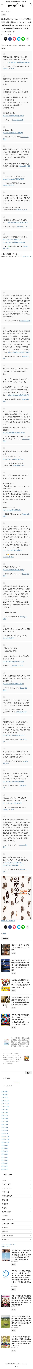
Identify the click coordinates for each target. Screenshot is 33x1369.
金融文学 (5, 1231)
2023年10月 (5, 1106)
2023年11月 (5, 1103)
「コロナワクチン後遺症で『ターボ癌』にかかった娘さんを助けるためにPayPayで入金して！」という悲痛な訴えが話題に (20, 1019)
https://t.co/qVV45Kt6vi (13, 862)
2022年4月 (4, 1160)
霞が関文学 (5, 1239)
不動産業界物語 (7, 1196)
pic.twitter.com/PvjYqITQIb (18, 222)
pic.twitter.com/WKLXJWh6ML (14, 179)
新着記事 (5, 1204)
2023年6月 (4, 1118)
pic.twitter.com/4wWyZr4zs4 (13, 115)
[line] (23, 39)
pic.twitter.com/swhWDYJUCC (14, 735)
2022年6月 (4, 1154)
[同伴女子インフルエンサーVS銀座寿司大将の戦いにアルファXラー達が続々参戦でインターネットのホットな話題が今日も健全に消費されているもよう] (19, 39)
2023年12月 (5, 1100)
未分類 (4, 933)
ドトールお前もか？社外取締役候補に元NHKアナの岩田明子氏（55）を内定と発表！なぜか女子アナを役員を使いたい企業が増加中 (21, 1300)
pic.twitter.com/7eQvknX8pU (18, 352)
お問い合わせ (5, 1246)
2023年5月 (4, 1121)
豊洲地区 (5, 1228)
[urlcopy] (27, 39)
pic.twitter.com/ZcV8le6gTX (18, 395)
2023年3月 (4, 1127)
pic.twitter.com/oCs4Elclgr (13, 132)
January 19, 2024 (8, 68)
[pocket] (14, 39)
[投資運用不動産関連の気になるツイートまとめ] (16, 6)
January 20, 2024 (21, 226)
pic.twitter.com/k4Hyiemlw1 (13, 781)
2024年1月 (4, 1097)
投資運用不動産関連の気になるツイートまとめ (16, 1364)
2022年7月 (4, 1151)
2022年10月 (5, 1142)
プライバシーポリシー (8, 1244)
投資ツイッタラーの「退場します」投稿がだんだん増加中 (20, 947)
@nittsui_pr (27, 256)
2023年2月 (4, 1130)
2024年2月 (4, 1094)
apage (4, 1180)
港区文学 (5, 1216)
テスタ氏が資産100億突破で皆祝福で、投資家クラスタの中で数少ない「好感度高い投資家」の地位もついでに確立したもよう (21, 1341)
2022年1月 (4, 1169)
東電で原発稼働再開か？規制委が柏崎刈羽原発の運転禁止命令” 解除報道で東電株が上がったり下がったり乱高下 (20, 965)
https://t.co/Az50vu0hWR (12, 550)
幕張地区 (5, 1200)
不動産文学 (5, 1192)
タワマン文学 (6, 1184)
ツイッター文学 (7, 1188)
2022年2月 (4, 1166)
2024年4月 (4, 1091)
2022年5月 (4, 1157)
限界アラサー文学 (7, 1235)
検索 (28, 1073)
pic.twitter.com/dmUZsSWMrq (14, 242)
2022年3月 (4, 1163)
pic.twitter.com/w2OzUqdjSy (13, 569)
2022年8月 (4, 1148)
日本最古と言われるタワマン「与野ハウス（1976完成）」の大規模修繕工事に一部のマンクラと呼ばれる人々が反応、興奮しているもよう (21, 1254)
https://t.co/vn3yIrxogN (12, 239)
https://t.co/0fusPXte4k (12, 510)
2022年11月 (5, 1139)
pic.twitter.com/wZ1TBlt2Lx (13, 661)
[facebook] (10, 39)
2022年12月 (5, 1136)
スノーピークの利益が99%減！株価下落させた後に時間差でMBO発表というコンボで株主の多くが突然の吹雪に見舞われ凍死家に (21, 1320)
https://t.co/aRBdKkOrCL (12, 803)
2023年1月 (4, 1133)
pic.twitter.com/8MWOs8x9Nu (19, 62)
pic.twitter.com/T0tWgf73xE (13, 459)
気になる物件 (6, 1212)
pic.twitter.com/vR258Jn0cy (13, 683)
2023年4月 (4, 1124)
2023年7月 (4, 1115)
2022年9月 (4, 1145)
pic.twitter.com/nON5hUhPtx (14, 432)
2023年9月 (4, 1109)
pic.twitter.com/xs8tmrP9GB (13, 865)
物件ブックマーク (7, 1220)
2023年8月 (4, 1112)
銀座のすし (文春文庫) (8, 921)
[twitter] (5, 39)
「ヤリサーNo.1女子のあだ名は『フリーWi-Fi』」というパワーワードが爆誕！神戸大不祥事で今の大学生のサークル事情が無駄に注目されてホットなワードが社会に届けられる (21, 1277)
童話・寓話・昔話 (7, 1224)
